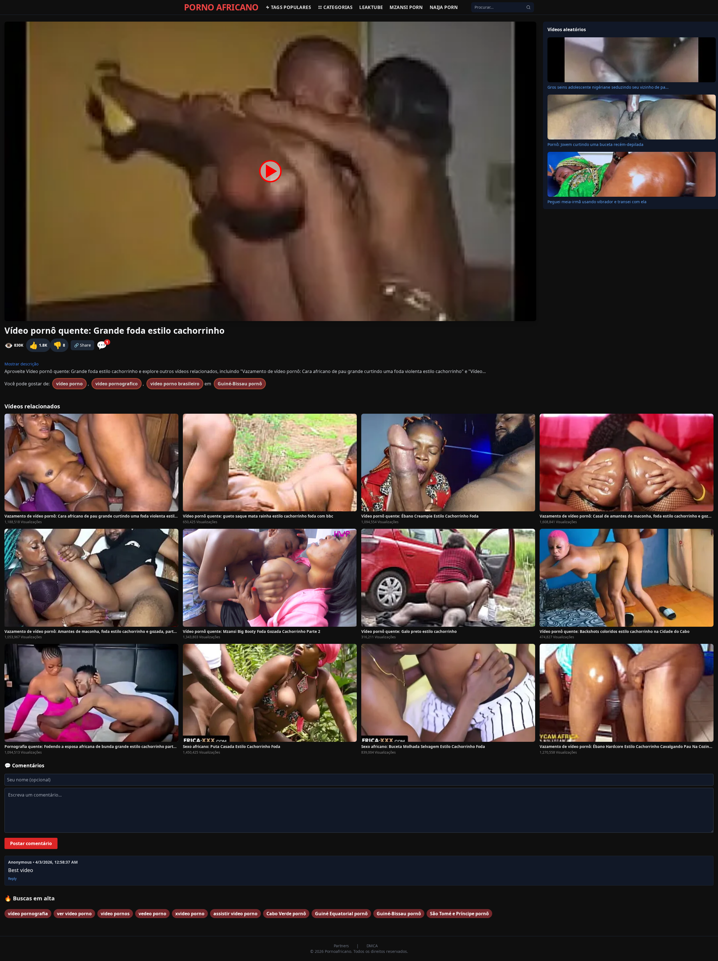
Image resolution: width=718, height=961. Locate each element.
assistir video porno (235, 913)
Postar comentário (31, 843)
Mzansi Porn (406, 7)
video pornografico (116, 384)
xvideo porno (189, 913)
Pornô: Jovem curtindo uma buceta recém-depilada (595, 144)
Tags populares (291, 7)
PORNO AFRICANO (221, 7)
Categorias (338, 7)
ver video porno (74, 913)
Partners (342, 945)
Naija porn (444, 7)
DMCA (372, 945)
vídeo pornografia (28, 913)
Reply (12, 879)
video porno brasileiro (174, 384)
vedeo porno (152, 913)
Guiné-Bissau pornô (240, 384)
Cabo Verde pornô (286, 913)
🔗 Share (82, 345)
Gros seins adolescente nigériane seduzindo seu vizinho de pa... (608, 87)
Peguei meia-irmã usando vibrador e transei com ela (596, 201)
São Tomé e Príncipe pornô (459, 913)
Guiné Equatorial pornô (341, 913)
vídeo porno (69, 384)
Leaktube (371, 7)
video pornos (115, 913)
